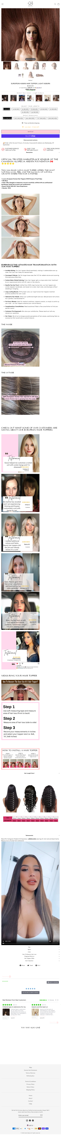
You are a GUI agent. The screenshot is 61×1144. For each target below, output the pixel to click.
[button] (30, 87)
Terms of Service (30, 1073)
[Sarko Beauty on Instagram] (27, 1120)
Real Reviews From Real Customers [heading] (14, 1000)
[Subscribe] (41, 1115)
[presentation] (2, 99)
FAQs (30, 1104)
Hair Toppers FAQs (29, 958)
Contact (30, 1101)
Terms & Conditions (30, 1081)
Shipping (32, 89)
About (30, 1098)
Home (30, 80)
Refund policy (30, 1076)
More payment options (30, 140)
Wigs (30, 1067)
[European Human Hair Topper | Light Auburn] (7, 65)
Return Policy (30, 1087)
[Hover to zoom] (30, 32)
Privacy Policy (30, 1084)
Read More (14, 1016)
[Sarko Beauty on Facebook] (30, 1120)
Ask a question (29, 960)
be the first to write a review (30, 992)
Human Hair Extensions (30, 1070)
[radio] (4, 98)
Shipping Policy (30, 1090)
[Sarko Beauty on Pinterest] (33, 1120)
